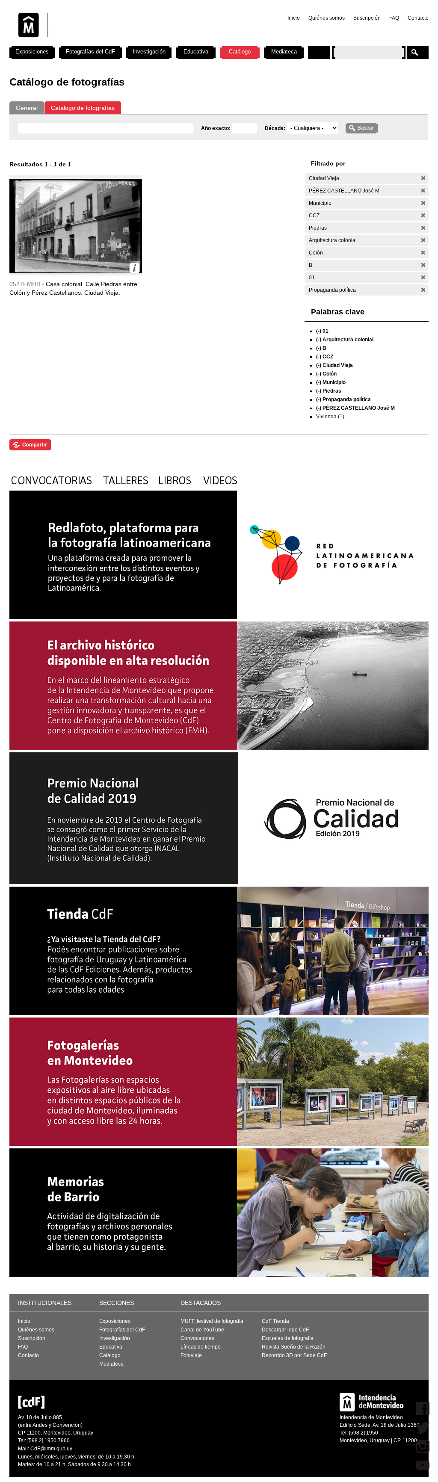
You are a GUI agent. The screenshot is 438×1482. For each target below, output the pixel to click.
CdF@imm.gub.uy (51, 1449)
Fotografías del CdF (90, 51)
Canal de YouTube (202, 1330)
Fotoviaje (191, 1355)
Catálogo (240, 51)
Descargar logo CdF (285, 1330)
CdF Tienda (275, 1321)
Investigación (149, 51)
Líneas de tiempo (201, 1347)
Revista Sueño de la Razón (294, 1347)
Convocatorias (197, 1338)
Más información (134, 268)
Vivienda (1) (330, 417)
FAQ (394, 18)
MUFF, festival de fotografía (212, 1321)
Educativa (195, 51)
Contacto (418, 18)
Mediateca (284, 51)
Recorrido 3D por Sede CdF (294, 1355)
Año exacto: (216, 128)
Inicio (293, 18)
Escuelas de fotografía (288, 1338)
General (27, 107)
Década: (276, 128)
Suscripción (367, 18)
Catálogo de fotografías (83, 107)
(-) (423, 178)
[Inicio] (121, 43)
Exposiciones (32, 51)
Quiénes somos (326, 18)
